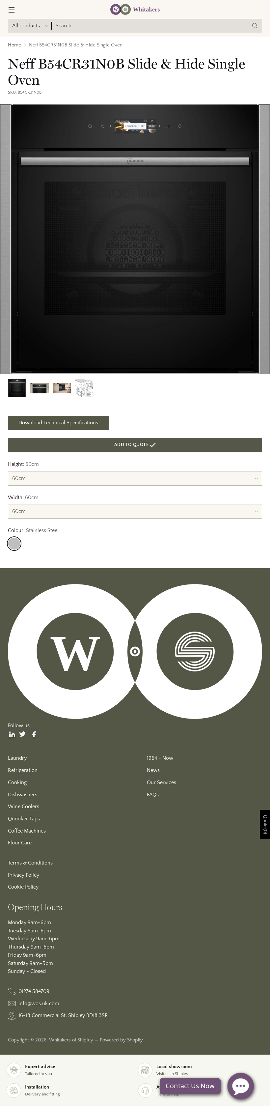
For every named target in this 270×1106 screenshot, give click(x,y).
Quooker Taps (24, 819)
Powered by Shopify (121, 1040)
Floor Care (20, 843)
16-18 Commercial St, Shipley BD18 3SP (62, 1015)
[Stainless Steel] (14, 543)
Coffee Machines (27, 831)
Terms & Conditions (30, 863)
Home (14, 45)
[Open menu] (11, 9)
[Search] (255, 26)
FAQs (153, 795)
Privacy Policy (23, 875)
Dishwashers (22, 795)
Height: (23, 464)
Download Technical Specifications (58, 423)
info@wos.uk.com (38, 1004)
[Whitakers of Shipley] (135, 9)
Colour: (33, 530)
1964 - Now (160, 758)
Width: (23, 497)
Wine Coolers (23, 806)
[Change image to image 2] (39, 388)
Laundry (17, 758)
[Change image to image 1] (17, 388)
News (153, 770)
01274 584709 (33, 991)
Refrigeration (23, 770)
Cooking (17, 782)
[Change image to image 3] (62, 388)
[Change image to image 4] (84, 388)
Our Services (161, 782)
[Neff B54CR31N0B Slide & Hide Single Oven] (135, 239)
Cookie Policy (23, 887)
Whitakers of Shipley (71, 1040)
